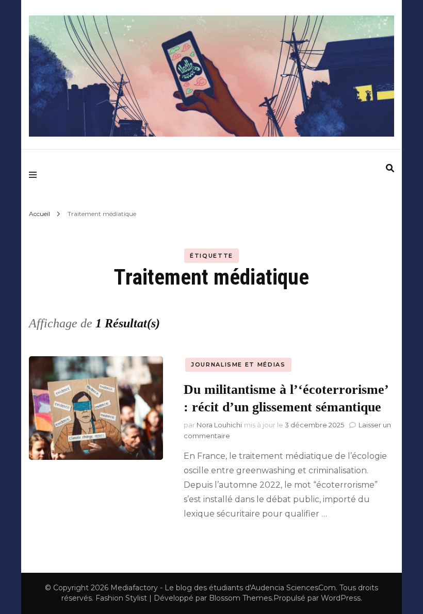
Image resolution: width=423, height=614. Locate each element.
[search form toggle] (390, 168)
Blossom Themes (240, 598)
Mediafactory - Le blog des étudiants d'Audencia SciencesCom (223, 587)
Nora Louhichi (219, 425)
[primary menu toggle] (35, 174)
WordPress (341, 598)
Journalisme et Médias (238, 364)
